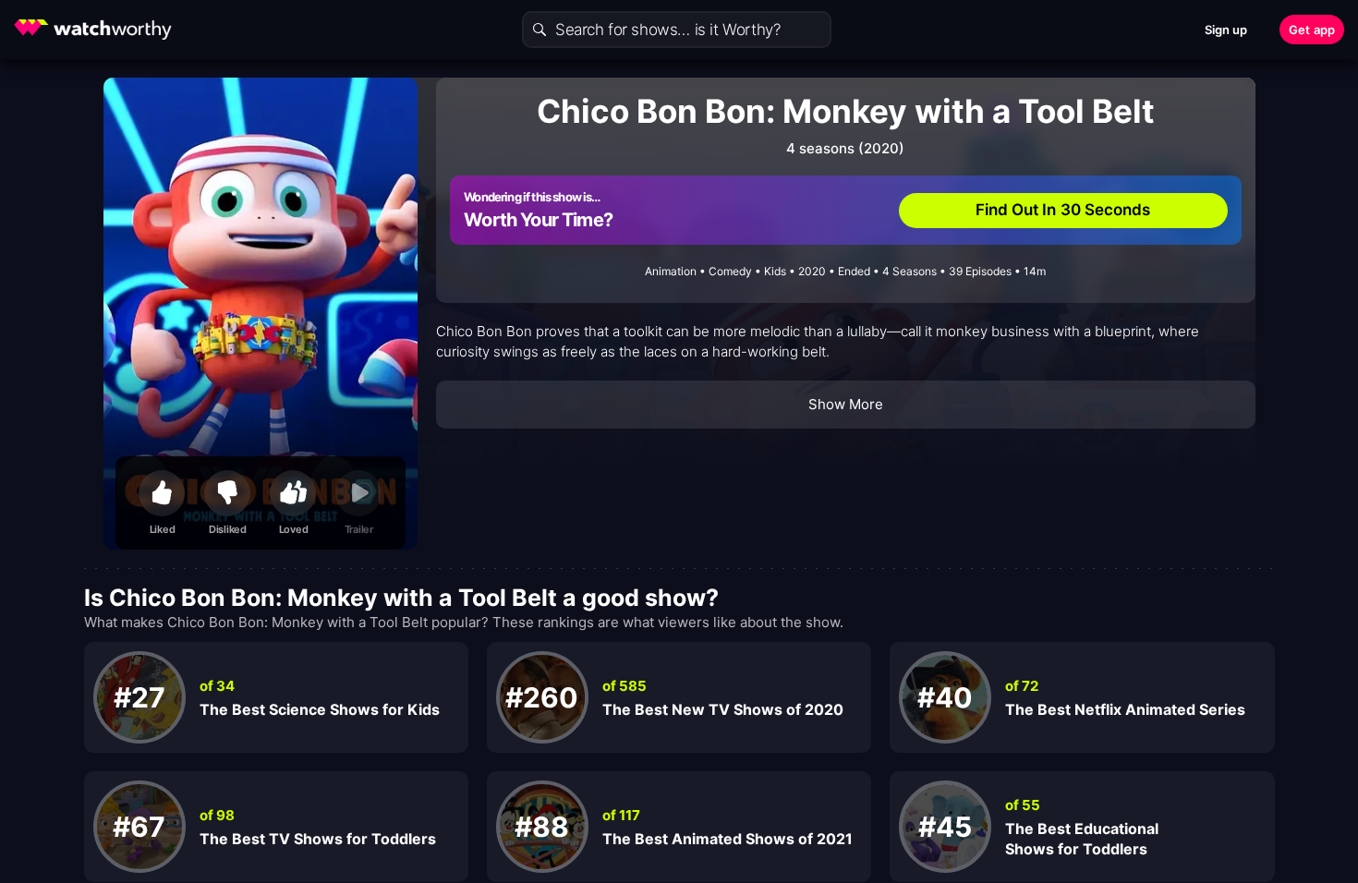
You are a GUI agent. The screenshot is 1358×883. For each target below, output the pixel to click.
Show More (846, 404)
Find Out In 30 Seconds (1063, 209)
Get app (1312, 29)
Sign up (1226, 29)
